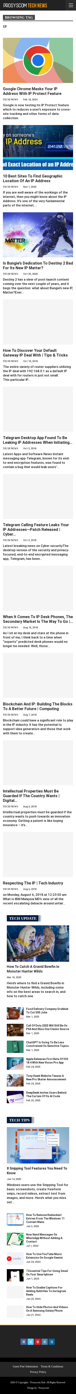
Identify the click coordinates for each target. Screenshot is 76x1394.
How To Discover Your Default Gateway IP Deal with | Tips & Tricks (35, 353)
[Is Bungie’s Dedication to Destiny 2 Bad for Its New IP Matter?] (38, 234)
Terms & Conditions (52, 1366)
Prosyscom (44, 1388)
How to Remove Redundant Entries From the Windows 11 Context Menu (45, 1218)
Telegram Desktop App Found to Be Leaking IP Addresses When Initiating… (37, 440)
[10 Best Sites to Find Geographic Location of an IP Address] (38, 147)
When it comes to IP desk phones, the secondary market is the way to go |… (38, 619)
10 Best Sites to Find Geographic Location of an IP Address (33, 178)
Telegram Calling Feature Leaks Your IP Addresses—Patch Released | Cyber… (36, 529)
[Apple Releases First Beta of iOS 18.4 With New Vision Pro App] (15, 1063)
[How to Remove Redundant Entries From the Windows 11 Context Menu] (15, 1219)
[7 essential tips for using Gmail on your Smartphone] (15, 1275)
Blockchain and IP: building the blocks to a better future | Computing (37, 706)
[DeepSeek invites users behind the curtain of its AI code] (15, 1097)
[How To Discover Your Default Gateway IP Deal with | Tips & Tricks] (38, 321)
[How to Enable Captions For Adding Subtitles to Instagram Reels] (15, 1292)
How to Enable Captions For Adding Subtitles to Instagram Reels (46, 1291)
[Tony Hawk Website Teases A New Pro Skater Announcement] (15, 1080)
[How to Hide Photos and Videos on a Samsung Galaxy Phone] (15, 1311)
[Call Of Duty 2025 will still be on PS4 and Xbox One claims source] (15, 1030)
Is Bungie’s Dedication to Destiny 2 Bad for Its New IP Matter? (38, 265)
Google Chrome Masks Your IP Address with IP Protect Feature (32, 91)
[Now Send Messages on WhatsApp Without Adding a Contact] (15, 1239)
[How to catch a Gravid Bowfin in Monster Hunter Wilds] (38, 943)
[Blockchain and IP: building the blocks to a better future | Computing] (38, 675)
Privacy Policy (38, 1372)
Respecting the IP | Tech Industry (33, 883)
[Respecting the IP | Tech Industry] (38, 854)
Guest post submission (25, 1366)
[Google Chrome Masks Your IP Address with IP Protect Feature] (38, 60)
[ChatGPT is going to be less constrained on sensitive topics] (15, 1047)
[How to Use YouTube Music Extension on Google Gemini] (15, 1258)
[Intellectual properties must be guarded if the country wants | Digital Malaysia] (38, 762)
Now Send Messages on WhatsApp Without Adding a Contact (44, 1238)
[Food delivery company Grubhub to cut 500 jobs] (15, 1013)
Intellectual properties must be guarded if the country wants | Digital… (31, 796)
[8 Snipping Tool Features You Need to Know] (38, 1145)
